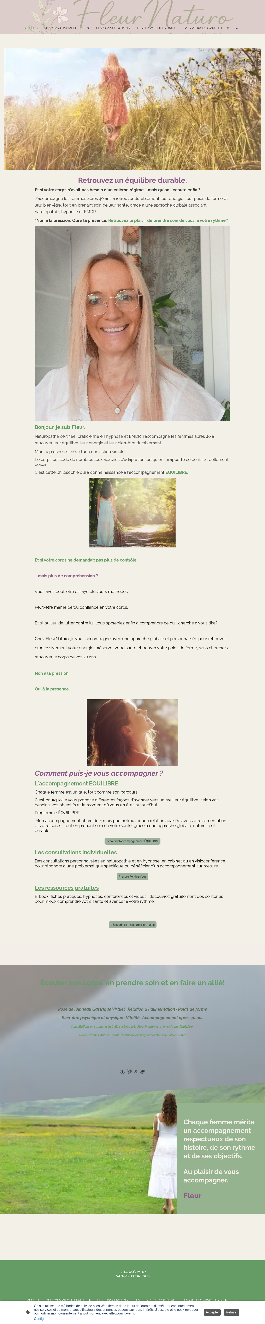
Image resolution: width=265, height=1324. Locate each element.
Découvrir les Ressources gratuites (133, 924)
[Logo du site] (132, 19)
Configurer (41, 1318)
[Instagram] (129, 1071)
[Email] (142, 1071)
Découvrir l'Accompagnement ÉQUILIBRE (132, 841)
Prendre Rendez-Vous (132, 876)
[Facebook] (122, 1071)
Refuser (231, 1312)
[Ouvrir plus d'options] (237, 28)
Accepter (212, 1312)
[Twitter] (135, 1071)
